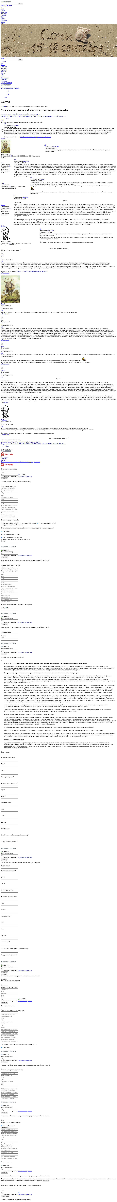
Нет (18, 125)
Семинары (4, 12)
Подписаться (5, 1196)
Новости (3, 71)
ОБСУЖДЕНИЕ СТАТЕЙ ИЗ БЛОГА (54, 116)
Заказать (3, 654)
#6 (40, 229)
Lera (2, 255)
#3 (15, 159)
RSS (2, 120)
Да (15, 125)
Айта (2, 183)
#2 (45, 145)
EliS (2, 163)
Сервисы (3, 15)
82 (9, 166)
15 (9, 186)
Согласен (46, 1180)
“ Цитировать (5, 273)
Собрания (4, 20)
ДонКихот (4, 226)
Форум (3, 18)
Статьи (3, 10)
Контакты (4, 79)
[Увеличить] (5, 152)
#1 (5, 124)
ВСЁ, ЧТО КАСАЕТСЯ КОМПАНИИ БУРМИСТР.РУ (23, 116)
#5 (14, 195)
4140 (10, 156)
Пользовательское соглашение (10, 462)
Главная (3, 61)
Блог (2, 9)
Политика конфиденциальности (30, 462)
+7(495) (6, 5)
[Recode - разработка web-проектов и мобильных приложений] (7, 455)
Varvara (3, 205)
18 (9, 208)
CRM (2, 17)
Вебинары (4, 13)
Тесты (2, 76)
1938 (10, 243)
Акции (3, 22)
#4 (31, 177)
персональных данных (25, 476)
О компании (4, 78)
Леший (3, 138)
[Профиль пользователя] (5, 240)
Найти (20, 3)
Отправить (4, 478)
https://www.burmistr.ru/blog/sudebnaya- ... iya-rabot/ (35, 137)
